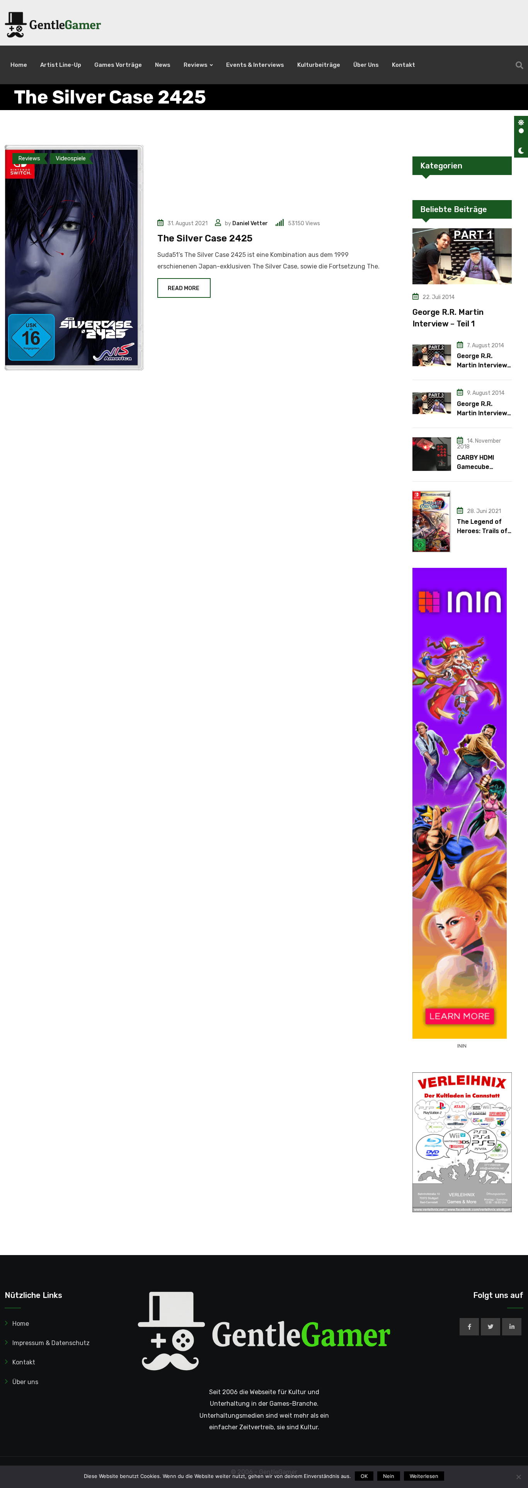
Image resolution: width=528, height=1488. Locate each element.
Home (18, 64)
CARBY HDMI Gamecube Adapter (475, 467)
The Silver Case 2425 (204, 238)
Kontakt (403, 64)
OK (364, 1476)
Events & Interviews (255, 64)
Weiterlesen (424, 1476)
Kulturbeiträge (318, 64)
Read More (183, 288)
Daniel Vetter (250, 223)
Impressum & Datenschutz (51, 1343)
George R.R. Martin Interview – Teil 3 (482, 413)
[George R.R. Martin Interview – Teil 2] (431, 355)
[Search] (519, 65)
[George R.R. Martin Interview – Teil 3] (431, 403)
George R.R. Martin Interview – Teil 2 (482, 365)
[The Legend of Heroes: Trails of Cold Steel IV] (431, 521)
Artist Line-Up (60, 64)
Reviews (196, 64)
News (162, 64)
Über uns (366, 64)
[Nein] (518, 1477)
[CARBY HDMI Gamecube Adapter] (431, 454)
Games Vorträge (118, 64)
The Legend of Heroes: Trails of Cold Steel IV (482, 531)
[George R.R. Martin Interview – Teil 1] (462, 256)
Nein (388, 1476)
